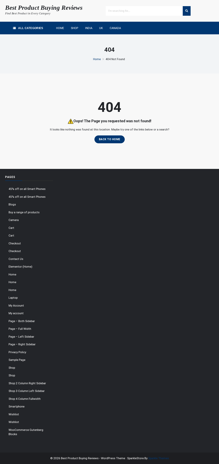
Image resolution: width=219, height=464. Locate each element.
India (88, 28)
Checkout (15, 243)
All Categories (30, 28)
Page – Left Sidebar (21, 336)
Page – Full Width (20, 328)
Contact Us (16, 259)
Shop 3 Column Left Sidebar (27, 391)
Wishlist (14, 414)
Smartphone (16, 406)
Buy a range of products (24, 212)
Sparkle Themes (158, 458)
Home (60, 28)
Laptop (13, 297)
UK (101, 28)
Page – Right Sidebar (22, 344)
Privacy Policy (17, 352)
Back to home (109, 139)
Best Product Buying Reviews (43, 7)
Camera (14, 220)
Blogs (12, 204)
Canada (115, 28)
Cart (11, 228)
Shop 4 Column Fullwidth (25, 398)
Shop (74, 28)
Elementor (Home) (20, 266)
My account (16, 313)
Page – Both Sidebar (22, 321)
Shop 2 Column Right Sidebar (27, 383)
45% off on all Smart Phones (27, 189)
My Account (16, 305)
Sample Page (17, 360)
